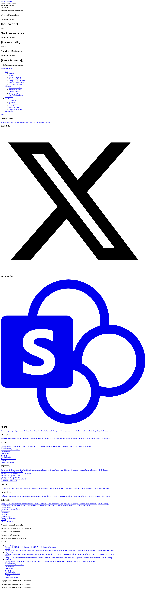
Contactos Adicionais (45, 122)
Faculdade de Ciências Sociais (10, 475)
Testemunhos (105, 438)
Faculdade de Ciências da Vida (10, 477)
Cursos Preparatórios (15, 109)
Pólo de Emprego (103, 470)
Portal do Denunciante (85, 431)
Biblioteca (67, 470)
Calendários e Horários (21, 438)
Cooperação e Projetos (78, 470)
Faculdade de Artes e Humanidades (12, 472)
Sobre (6, 72)
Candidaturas (9, 97)
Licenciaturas (13, 100)
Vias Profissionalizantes (16, 95)
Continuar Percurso (15, 91)
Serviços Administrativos (16, 82)
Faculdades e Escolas (15, 79)
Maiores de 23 (13, 93)
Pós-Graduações (14, 107)
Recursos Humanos (91, 470)
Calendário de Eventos (36, 438)
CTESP (11, 106)
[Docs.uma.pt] (73, 423)
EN (2, 114)
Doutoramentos (13, 104)
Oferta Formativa (6, 446)
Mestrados (12, 102)
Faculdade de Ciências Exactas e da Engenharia (16, 473)
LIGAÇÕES (9, 552)
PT (4, 114)
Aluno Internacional (15, 89)
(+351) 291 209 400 (10, 122)
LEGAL (7, 549)
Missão (11, 75)
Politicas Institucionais (45, 431)
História (11, 73)
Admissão (8, 86)
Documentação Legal (7, 431)
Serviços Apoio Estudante (17, 81)
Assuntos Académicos (40, 470)
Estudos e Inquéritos (79, 438)
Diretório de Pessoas (50, 438)
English (3, 68)
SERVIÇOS (9, 556)
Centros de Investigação (93, 438)
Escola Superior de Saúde (9, 481)
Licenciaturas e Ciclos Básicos (35, 446)
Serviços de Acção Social (55, 470)
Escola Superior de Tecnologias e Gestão (13, 479)
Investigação (9, 111)
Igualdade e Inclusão (71, 431)
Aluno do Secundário (15, 88)
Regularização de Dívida (64, 438)
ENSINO (8, 559)
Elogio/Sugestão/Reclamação (102, 431)
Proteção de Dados (59, 431)
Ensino (7, 98)
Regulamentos (19, 431)
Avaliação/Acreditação (31, 431)
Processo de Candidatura (8, 459)
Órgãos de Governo (15, 77)
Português (9, 68)
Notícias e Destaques (7, 438)
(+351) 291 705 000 (29, 122)
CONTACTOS (10, 545)
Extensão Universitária (16, 84)
